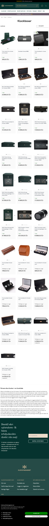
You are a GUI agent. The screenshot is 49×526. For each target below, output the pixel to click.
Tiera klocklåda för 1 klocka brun (24, 263)
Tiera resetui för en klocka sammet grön (7, 52)
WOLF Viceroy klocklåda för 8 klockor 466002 (8, 122)
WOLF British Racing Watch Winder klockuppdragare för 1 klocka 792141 (8, 194)
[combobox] (27, 6)
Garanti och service (38, 489)
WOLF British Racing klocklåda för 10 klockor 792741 (7, 158)
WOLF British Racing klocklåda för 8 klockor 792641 (24, 158)
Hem (1, 17)
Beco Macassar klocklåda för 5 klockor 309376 (8, 334)
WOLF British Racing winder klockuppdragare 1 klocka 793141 (8, 229)
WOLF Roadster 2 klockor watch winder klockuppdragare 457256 (23, 229)
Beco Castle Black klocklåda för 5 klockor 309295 (8, 87)
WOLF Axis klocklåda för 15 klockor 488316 (40, 334)
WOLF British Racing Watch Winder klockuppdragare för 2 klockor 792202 (40, 158)
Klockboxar (10, 17)
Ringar (35, 11)
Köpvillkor (36, 483)
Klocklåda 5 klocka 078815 (23, 51)
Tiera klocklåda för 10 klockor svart (24, 299)
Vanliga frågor (5, 489)
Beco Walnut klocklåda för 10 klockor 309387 (41, 87)
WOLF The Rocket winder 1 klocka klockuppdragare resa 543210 (40, 229)
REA (44, 11)
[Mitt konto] (42, 6)
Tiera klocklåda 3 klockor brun (7, 263)
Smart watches (21, 11)
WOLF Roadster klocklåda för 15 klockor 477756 (7, 369)
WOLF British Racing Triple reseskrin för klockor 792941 (24, 334)
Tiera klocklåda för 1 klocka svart (40, 52)
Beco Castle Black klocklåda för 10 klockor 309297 (40, 299)
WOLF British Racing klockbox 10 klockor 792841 (23, 193)
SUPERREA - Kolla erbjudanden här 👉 (24, 14)
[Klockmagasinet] (7, 5)
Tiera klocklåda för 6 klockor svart (40, 263)
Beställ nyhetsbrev (38, 441)
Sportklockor (11, 11)
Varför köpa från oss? (7, 486)
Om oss (3, 483)
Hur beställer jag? (22, 489)
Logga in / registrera (23, 486)
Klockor (3, 11)
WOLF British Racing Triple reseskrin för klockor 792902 (40, 122)
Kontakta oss (21, 483)
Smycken (29, 11)
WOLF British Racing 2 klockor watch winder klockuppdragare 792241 (39, 194)
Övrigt (40, 11)
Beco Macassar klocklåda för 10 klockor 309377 (24, 87)
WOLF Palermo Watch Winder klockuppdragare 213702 (23, 123)
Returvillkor (36, 486)
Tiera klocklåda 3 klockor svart (7, 299)
